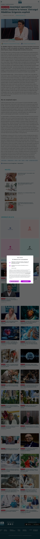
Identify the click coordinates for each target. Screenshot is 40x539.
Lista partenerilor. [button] (28, 273)
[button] (20, 268)
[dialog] (20, 269)
